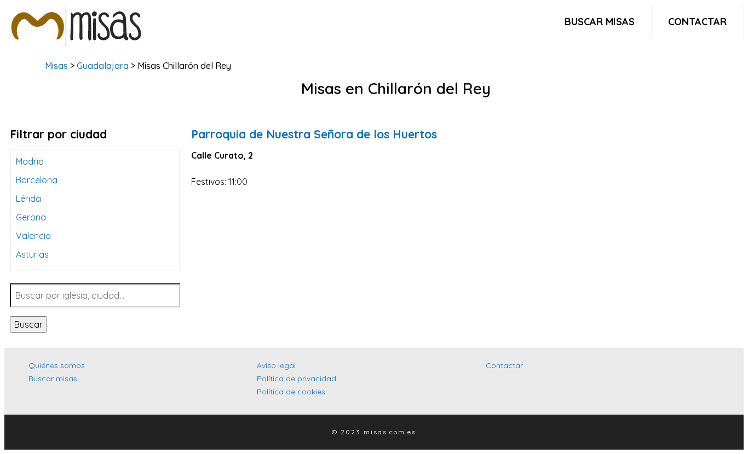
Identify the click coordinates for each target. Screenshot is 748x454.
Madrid (30, 161)
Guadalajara (103, 65)
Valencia (33, 235)
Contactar (697, 21)
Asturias (32, 254)
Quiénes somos (56, 365)
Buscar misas (600, 21)
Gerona (31, 217)
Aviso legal (276, 365)
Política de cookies (291, 392)
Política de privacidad (296, 378)
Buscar (28, 324)
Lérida (28, 198)
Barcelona (36, 179)
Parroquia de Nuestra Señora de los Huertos (314, 134)
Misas (56, 65)
